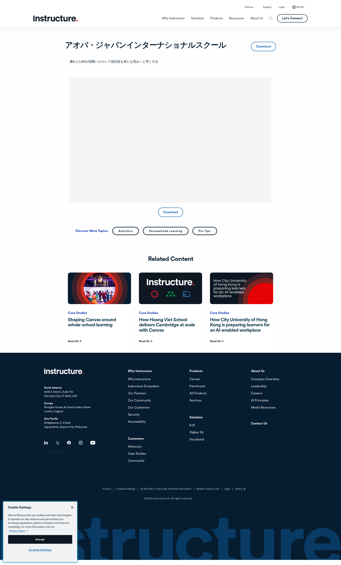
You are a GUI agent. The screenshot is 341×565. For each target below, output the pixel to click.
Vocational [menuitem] (196, 439)
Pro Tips (205, 231)
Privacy (107, 489)
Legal (227, 489)
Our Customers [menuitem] (139, 407)
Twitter (57, 443)
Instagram (80, 443)
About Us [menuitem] (256, 18)
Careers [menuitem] (256, 393)
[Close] (72, 507)
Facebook (69, 443)
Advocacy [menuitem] (135, 446)
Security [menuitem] (134, 414)
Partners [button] (249, 7)
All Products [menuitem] (198, 393)
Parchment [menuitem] (197, 386)
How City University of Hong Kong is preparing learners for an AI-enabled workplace (240, 325)
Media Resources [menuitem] (263, 407)
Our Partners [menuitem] (137, 393)
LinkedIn (46, 443)
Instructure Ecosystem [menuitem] (143, 386)
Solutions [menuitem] (197, 18)
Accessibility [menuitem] (137, 422)
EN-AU (300, 7)
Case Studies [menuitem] (137, 453)
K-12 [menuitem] (192, 425)
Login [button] (282, 7)
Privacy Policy (17, 530)
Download (263, 46)
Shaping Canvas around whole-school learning (92, 322)
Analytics (125, 231)
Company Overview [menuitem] (265, 379)
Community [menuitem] (136, 461)
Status (240, 490)
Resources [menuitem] (236, 18)
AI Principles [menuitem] (260, 400)
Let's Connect (292, 18)
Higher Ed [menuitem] (196, 432)
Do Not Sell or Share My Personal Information (165, 489)
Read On (73, 341)
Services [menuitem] (195, 400)
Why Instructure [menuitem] (173, 18)
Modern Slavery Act (207, 489)
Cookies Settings (40, 549)
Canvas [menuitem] (194, 379)
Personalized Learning (165, 231)
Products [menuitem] (216, 18)
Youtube (92, 443)
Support (267, 7)
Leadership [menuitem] (259, 386)
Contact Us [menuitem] (259, 423)
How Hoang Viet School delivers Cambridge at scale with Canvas (167, 325)
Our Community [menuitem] (139, 400)
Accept (40, 539)
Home (64, 371)
